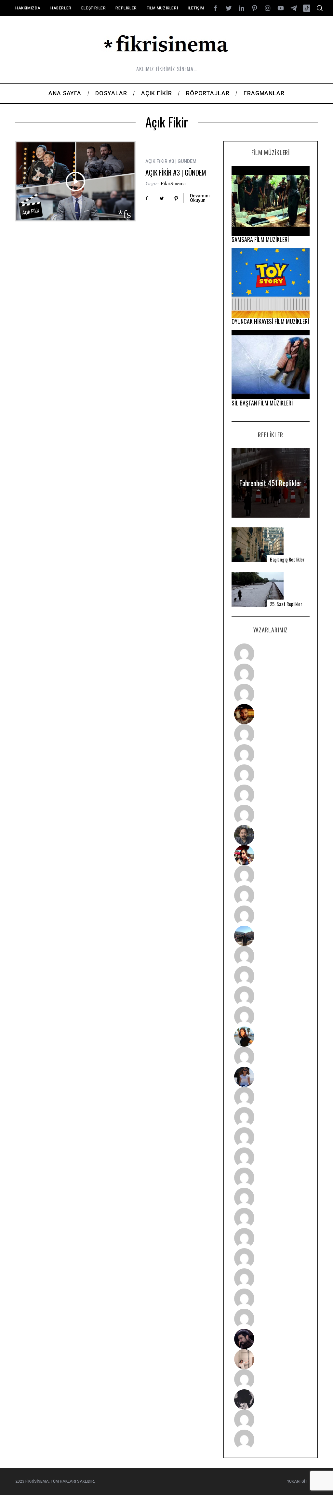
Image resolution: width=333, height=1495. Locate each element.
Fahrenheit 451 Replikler (270, 483)
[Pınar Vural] (270, 1238)
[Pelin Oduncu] (270, 1036)
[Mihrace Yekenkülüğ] (270, 1419)
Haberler (61, 8)
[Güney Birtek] (270, 1339)
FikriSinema (173, 183)
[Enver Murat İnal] (270, 1157)
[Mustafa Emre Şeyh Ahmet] (270, 996)
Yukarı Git (297, 1481)
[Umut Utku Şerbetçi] (270, 1016)
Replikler (126, 8)
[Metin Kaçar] (270, 734)
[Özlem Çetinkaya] (270, 754)
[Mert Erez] (270, 1399)
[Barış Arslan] (270, 835)
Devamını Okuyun (200, 198)
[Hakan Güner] (270, 1097)
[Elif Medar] (270, 1359)
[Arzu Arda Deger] (270, 774)
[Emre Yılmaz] (270, 956)
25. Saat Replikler (286, 604)
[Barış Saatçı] (270, 1299)
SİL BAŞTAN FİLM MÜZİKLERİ (262, 403)
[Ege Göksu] (270, 1117)
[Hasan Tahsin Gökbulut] (270, 1319)
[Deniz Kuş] (270, 714)
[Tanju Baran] (270, 694)
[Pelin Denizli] (270, 1258)
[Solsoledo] (270, 1198)
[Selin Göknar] (270, 1077)
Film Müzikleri (162, 8)
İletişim (196, 8)
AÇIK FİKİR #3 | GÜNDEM (175, 172)
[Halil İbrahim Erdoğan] (270, 674)
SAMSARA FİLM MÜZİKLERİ (260, 239)
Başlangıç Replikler (287, 559)
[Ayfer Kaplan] (270, 855)
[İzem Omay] (270, 1137)
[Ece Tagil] (270, 1278)
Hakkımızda (28, 8)
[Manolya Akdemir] (270, 1379)
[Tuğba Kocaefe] (270, 795)
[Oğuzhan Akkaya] (270, 1178)
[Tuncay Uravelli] (270, 936)
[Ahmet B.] (270, 653)
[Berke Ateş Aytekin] (270, 1057)
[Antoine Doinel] (270, 875)
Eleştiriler (93, 8)
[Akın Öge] (270, 895)
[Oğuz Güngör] (270, 1440)
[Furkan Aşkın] (270, 976)
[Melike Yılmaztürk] (270, 1218)
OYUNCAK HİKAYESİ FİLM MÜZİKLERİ (270, 321)
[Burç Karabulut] (270, 815)
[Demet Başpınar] (270, 916)
